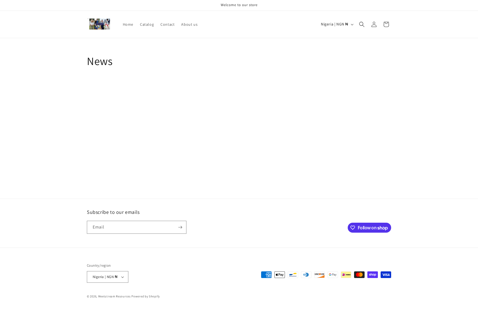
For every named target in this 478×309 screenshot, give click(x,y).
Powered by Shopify (145, 296)
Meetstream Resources (114, 296)
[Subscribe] (180, 227)
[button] (362, 24)
